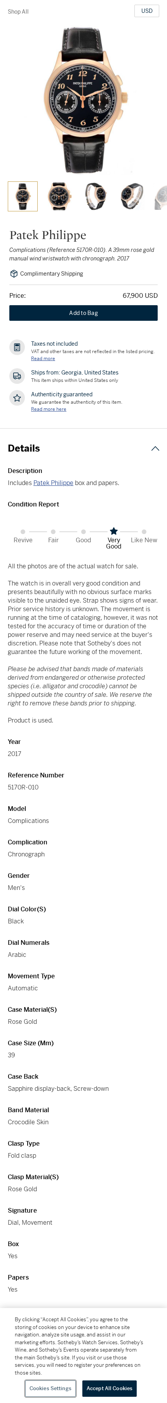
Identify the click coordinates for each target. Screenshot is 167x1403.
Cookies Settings (50, 1388)
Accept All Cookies (109, 1388)
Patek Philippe (53, 483)
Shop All (18, 11)
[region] (83, 1355)
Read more (43, 358)
